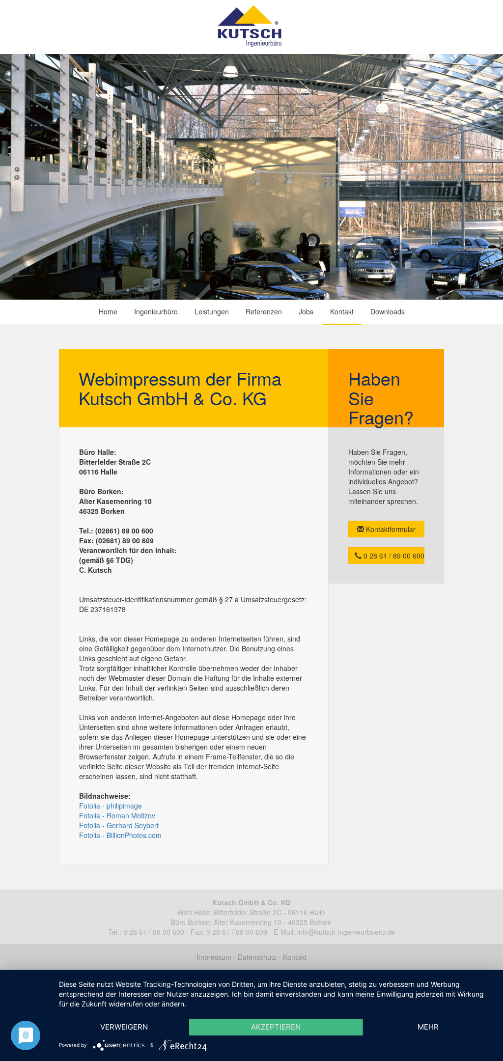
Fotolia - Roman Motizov (117, 815)
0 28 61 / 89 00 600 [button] (393, 555)
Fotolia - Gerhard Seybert (119, 825)
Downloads (387, 311)
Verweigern (124, 1027)
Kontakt (342, 311)
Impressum (213, 957)
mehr (428, 1027)
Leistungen (212, 311)
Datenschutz (257, 957)
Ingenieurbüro (156, 311)
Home (108, 311)
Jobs (306, 311)
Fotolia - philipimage (110, 805)
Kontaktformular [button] (390, 529)
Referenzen (264, 311)
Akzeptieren (276, 1027)
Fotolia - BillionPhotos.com (120, 835)
